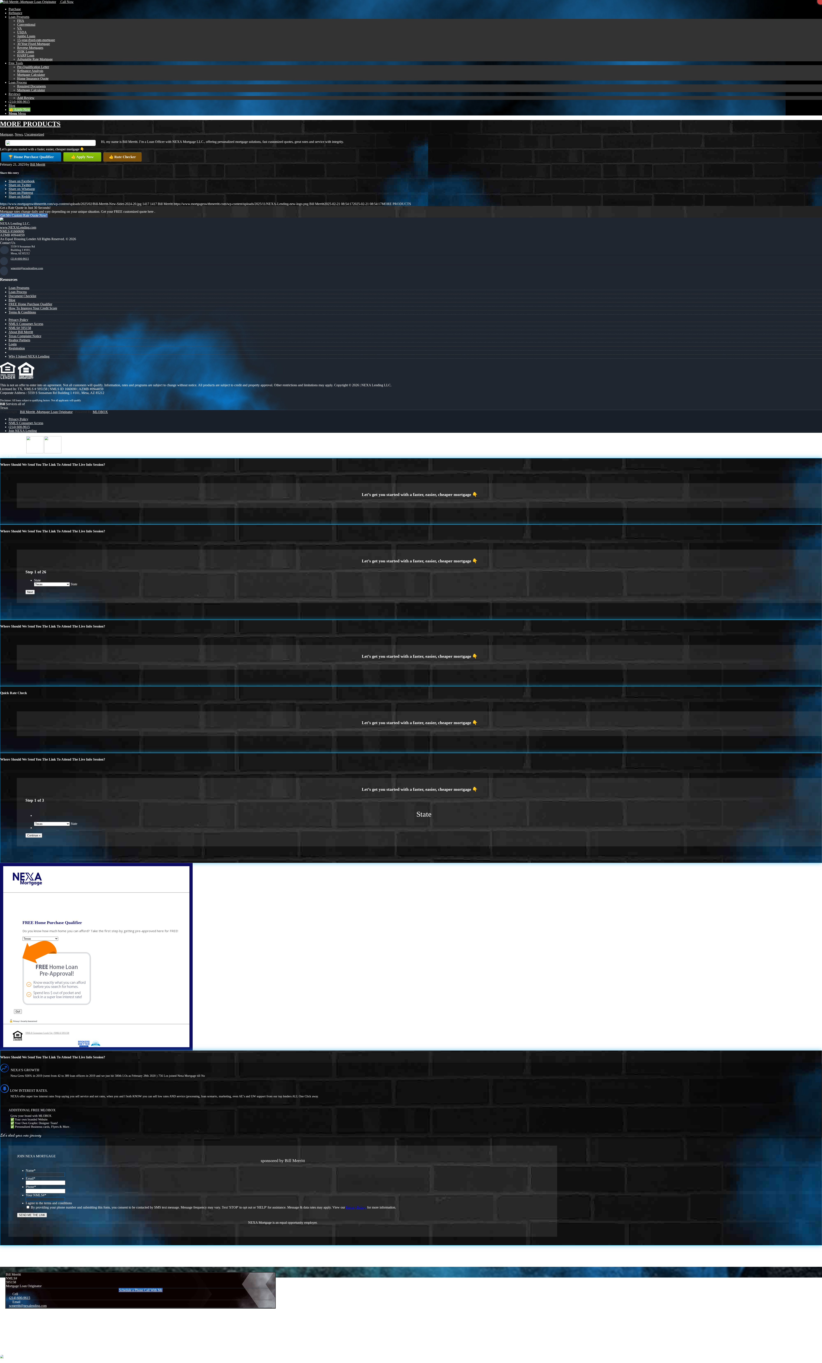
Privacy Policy (18, 320)
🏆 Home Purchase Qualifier (31, 157)
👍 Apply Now (82, 157)
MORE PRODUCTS (30, 124)
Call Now (67, 2)
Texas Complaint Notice (25, 336)
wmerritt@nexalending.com (27, 268)
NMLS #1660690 (12, 231)
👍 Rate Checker (122, 157)
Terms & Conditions (22, 312)
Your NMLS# (36, 1195)
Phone (31, 1187)
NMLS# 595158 (20, 328)
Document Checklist (22, 296)
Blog (12, 300)
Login (13, 344)
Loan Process (18, 292)
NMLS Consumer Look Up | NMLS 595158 (47, 1033)
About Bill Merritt (21, 332)
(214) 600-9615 (20, 258)
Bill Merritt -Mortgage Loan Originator (46, 412)
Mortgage (6, 134)
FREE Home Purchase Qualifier (30, 304)
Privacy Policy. (356, 1207)
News (19, 134)
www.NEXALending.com (18, 227)
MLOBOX (100, 412)
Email (30, 1178)
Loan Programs (19, 288)
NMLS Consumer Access (26, 324)
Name (31, 1170)
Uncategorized (34, 134)
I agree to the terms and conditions (49, 1203)
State (37, 580)
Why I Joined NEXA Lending (29, 356)
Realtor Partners (19, 340)
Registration (17, 348)
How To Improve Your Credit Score (33, 308)
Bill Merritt (37, 164)
